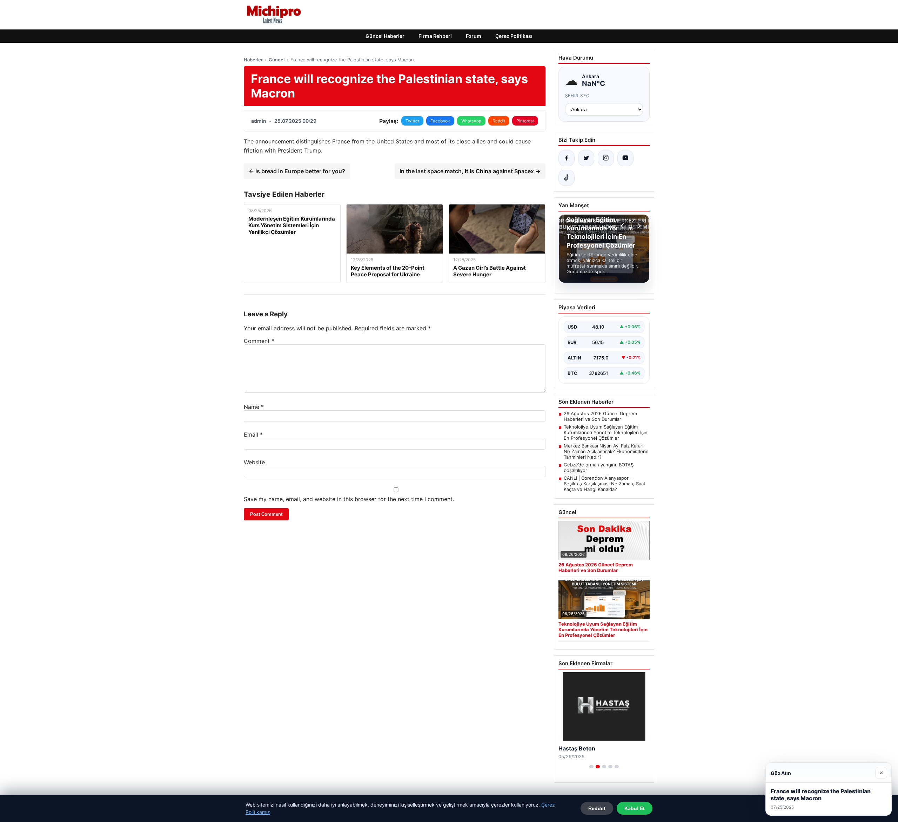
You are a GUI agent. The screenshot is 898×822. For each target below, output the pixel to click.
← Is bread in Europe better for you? (297, 171)
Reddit (498, 120)
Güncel (276, 59)
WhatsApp (471, 120)
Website (254, 462)
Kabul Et (634, 808)
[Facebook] (566, 158)
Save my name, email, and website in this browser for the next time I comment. (349, 499)
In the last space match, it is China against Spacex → (470, 171)
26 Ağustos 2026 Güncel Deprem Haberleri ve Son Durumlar (600, 416)
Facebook (440, 120)
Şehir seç (577, 95)
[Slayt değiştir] (591, 766)
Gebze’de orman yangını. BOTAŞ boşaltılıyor (599, 467)
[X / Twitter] (586, 158)
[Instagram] (606, 158)
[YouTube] (625, 158)
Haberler (253, 59)
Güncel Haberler (385, 36)
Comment (259, 340)
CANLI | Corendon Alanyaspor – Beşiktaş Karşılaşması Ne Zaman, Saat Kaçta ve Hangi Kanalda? (604, 483)
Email (253, 434)
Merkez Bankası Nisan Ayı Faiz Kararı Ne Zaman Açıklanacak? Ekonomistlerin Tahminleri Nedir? (606, 451)
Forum (473, 36)
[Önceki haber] (623, 226)
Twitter (412, 120)
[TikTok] (566, 178)
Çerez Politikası (513, 36)
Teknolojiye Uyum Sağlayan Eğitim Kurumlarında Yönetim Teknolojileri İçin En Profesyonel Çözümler (606, 432)
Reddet (596, 808)
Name (254, 406)
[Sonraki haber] (638, 226)
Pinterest (525, 120)
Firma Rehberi (435, 36)
